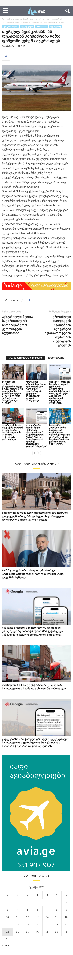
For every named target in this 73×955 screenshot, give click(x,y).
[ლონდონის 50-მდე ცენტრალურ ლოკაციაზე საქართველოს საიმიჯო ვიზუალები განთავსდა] (13, 416)
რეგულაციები (27, 26)
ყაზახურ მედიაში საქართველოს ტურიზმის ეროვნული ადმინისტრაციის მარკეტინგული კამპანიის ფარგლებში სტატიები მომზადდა (60, 393)
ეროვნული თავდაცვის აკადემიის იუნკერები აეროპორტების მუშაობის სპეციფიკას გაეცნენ (58, 331)
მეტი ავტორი (56, 358)
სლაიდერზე (55, 26)
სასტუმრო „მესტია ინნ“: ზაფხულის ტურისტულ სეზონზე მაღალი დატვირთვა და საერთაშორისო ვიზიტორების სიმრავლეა (59, 435)
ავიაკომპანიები (24, 19)
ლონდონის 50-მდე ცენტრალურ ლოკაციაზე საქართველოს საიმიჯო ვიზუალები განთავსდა (12, 432)
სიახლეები (42, 26)
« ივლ (5, 945)
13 (37, 917)
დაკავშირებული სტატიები (25, 358)
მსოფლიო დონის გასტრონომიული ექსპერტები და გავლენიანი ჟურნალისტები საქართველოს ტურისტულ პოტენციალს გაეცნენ (12, 393)
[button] (67, 11)
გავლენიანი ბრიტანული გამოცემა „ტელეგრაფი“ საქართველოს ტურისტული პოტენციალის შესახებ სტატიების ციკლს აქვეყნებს (36, 436)
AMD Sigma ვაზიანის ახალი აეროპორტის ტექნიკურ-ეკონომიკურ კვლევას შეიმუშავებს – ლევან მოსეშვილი (36, 391)
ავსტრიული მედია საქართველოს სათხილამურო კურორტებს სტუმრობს (17, 325)
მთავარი (7, 19)
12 (27, 917)
